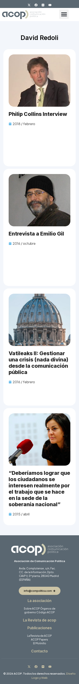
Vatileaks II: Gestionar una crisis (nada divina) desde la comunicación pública (38, 362)
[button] (64, 14)
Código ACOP (45, 612)
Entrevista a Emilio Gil (36, 234)
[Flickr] (43, 5)
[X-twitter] (29, 5)
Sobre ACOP (32, 608)
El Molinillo (39, 643)
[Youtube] (50, 5)
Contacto (39, 651)
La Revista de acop (39, 620)
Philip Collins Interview (38, 114)
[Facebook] (36, 5)
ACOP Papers (39, 639)
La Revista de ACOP (39, 635)
